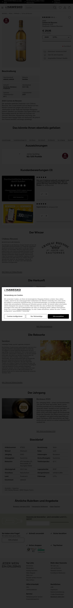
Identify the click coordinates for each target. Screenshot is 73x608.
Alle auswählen (58, 316)
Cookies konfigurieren (14, 316)
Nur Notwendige (36, 316)
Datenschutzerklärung (24, 309)
